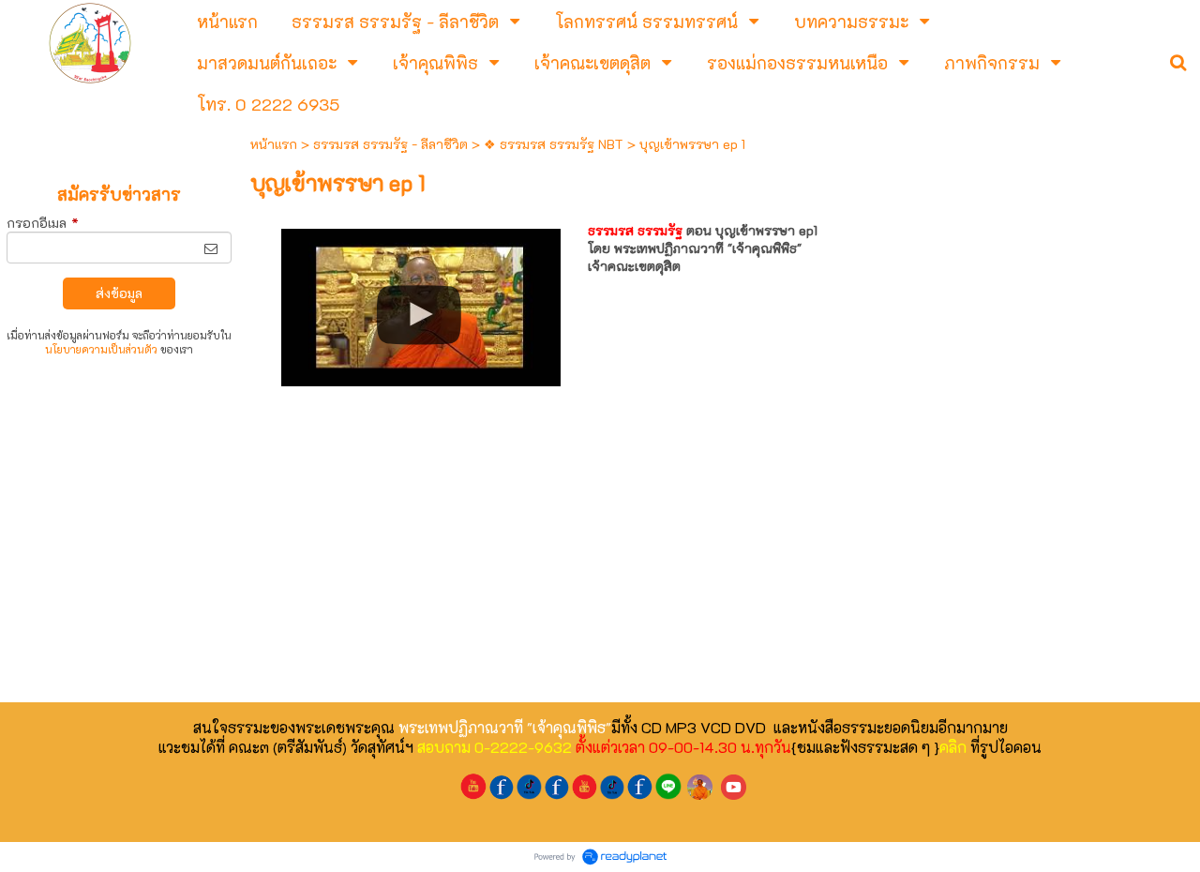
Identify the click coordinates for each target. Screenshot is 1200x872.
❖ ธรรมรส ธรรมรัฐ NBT (553, 144)
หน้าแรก (273, 144)
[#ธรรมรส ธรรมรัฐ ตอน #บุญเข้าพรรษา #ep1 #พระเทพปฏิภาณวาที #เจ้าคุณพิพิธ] (421, 302)
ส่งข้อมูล (119, 293)
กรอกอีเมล (43, 223)
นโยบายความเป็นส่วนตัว (101, 349)
